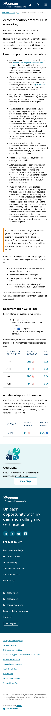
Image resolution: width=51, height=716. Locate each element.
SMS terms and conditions (12, 650)
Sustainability (8, 674)
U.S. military (9, 580)
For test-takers (8, 13)
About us (7, 617)
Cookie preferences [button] (13, 708)
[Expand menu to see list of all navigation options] (45, 4)
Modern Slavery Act (10, 683)
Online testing (10, 562)
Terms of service (9, 645)
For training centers (13, 604)
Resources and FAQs (13, 550)
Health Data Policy (10, 669)
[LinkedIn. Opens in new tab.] (25, 533)
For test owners (11, 592)
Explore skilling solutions (15, 611)
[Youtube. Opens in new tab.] (18, 533)
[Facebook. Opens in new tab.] (5, 533)
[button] (30, 4)
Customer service (11, 574)
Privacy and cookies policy (12, 641)
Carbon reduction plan (11, 678)
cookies (19, 705)
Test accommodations (14, 568)
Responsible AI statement (12, 664)
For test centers (11, 598)
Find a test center (11, 556)
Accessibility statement (11, 659)
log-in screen (39, 84)
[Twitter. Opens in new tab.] (12, 533)
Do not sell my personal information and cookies (21, 655)
